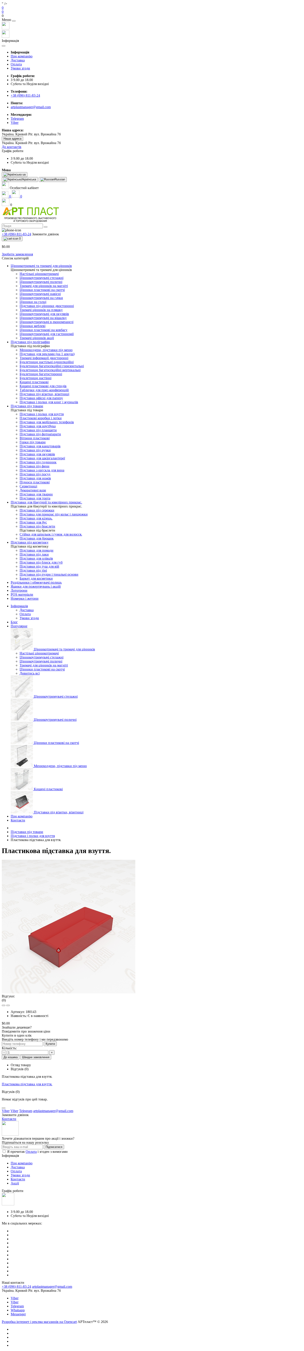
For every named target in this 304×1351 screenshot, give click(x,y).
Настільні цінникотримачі (39, 653)
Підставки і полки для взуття (33, 836)
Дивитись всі (30, 673)
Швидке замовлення (35, 1057)
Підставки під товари (27, 832)
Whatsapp (18, 1310)
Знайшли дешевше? (17, 1027)
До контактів (11, 147)
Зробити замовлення (17, 254)
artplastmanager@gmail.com (31, 107)
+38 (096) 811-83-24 (25, 95)
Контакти (18, 820)
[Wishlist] (3, 1005)
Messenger (18, 1314)
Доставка (18, 60)
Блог (14, 622)
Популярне (19, 626)
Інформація (19, 606)
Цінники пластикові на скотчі (42, 669)
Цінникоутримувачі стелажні (41, 657)
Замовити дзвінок (45, 234)
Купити (50, 1043)
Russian (60, 179)
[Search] (45, 227)
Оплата (16, 64)
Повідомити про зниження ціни (26, 1031)
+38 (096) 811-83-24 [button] (16, 1286)
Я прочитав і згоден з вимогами (37, 1151)
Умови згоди (20, 68)
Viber (14, 1298)
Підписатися (54, 1147)
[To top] (3, 1108)
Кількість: (9, 1048)
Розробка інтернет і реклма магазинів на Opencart (39, 1322)
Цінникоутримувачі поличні (41, 661)
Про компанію (21, 56)
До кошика (11, 1057)
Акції (15, 1183)
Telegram (17, 1306)
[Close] (14, 21)
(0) (4, 1000)
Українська (29, 179)
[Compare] (8, 1005)
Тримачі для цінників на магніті (44, 665)
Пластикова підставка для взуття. (27, 1084)
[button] (152, 16)
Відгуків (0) (19, 1069)
